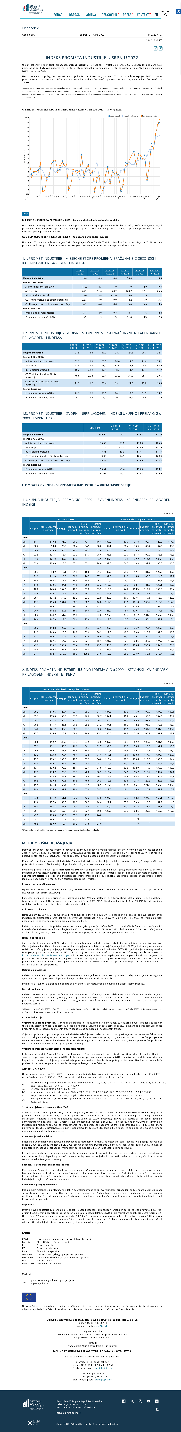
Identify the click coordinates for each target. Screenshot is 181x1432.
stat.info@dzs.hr (103, 1367)
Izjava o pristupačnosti (68, 1412)
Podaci (58, 14)
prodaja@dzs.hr (103, 1379)
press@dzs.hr (101, 1325)
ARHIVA (91, 14)
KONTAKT (143, 14)
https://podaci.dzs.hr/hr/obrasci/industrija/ (45, 955)
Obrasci (75, 14)
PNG (25, 214)
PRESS (127, 14)
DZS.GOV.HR (109, 14)
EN (156, 14)
